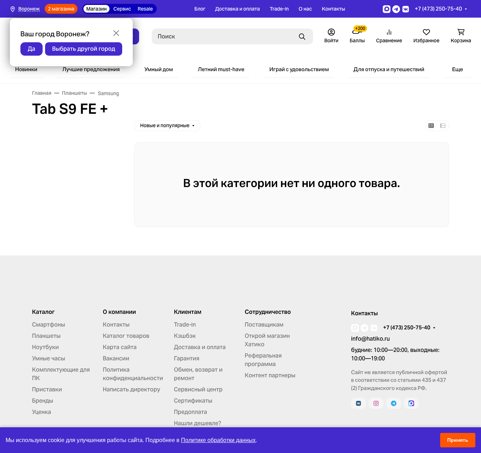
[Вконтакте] (358, 403)
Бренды (42, 400)
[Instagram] (376, 403)
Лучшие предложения (91, 69)
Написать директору (131, 389)
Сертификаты (193, 400)
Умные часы (48, 358)
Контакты (333, 9)
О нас (305, 9)
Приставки (47, 389)
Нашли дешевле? (197, 423)
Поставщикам (264, 324)
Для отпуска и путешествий (389, 69)
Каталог (43, 312)
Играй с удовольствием (299, 69)
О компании (119, 312)
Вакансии (116, 358)
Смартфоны (48, 324)
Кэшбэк (185, 336)
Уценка (41, 412)
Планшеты (46, 336)
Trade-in (279, 9)
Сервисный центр (198, 389)
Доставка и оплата (237, 9)
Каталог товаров (126, 336)
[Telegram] (393, 403)
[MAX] (411, 403)
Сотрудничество (268, 312)
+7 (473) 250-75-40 (438, 8)
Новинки (26, 69)
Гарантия (186, 358)
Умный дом (158, 69)
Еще (457, 69)
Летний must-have (221, 69)
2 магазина (61, 9)
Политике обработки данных (218, 440)
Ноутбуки (45, 347)
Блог (199, 9)
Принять (457, 440)
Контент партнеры (270, 375)
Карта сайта (120, 347)
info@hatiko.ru (370, 338)
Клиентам (187, 312)
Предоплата (190, 412)
